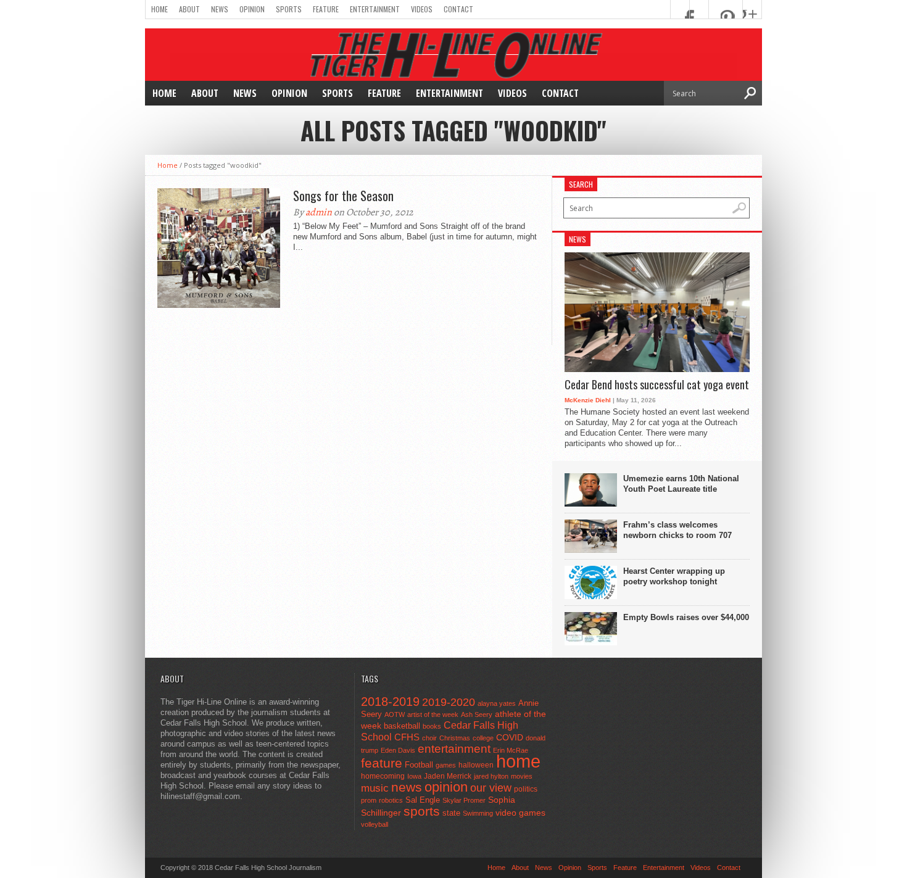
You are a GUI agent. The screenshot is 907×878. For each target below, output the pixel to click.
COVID (509, 737)
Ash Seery (476, 714)
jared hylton (491, 776)
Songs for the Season (343, 195)
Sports (289, 9)
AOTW (394, 714)
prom (368, 800)
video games (520, 813)
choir (429, 738)
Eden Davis (398, 750)
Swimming (478, 813)
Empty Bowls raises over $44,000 (686, 617)
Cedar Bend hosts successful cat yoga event (657, 385)
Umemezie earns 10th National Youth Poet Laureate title (681, 484)
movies (521, 776)
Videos (422, 9)
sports (422, 811)
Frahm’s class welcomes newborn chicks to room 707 (677, 530)
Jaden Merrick (447, 776)
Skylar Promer (464, 800)
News (219, 9)
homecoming (383, 776)
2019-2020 (448, 702)
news (406, 787)
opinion (446, 787)
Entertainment (375, 9)
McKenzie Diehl (588, 400)
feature (381, 763)
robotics (391, 800)
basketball (402, 726)
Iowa (414, 776)
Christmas (454, 738)
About (189, 9)
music (375, 788)
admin (318, 212)
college (483, 738)
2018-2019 (390, 701)
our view (490, 788)
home (518, 761)
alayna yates (497, 703)
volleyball (374, 824)
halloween (476, 765)
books (432, 726)
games (446, 765)
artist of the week (432, 714)
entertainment (454, 748)
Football (419, 764)
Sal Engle (422, 800)
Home (159, 9)
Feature (326, 9)
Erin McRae (510, 750)
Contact (458, 9)
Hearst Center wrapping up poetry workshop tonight (674, 576)
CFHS (407, 737)
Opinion (252, 9)
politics (525, 789)
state (451, 813)
